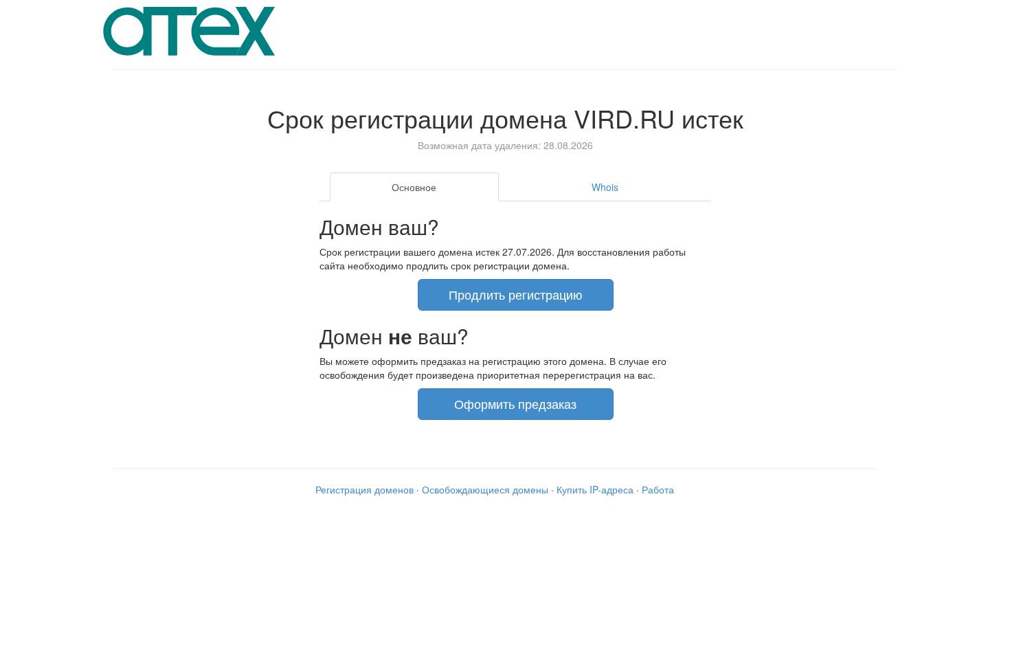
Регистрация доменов (364, 489)
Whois (605, 187)
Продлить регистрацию (516, 294)
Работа (658, 489)
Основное (414, 187)
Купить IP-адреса (595, 489)
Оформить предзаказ (515, 403)
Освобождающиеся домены (485, 489)
